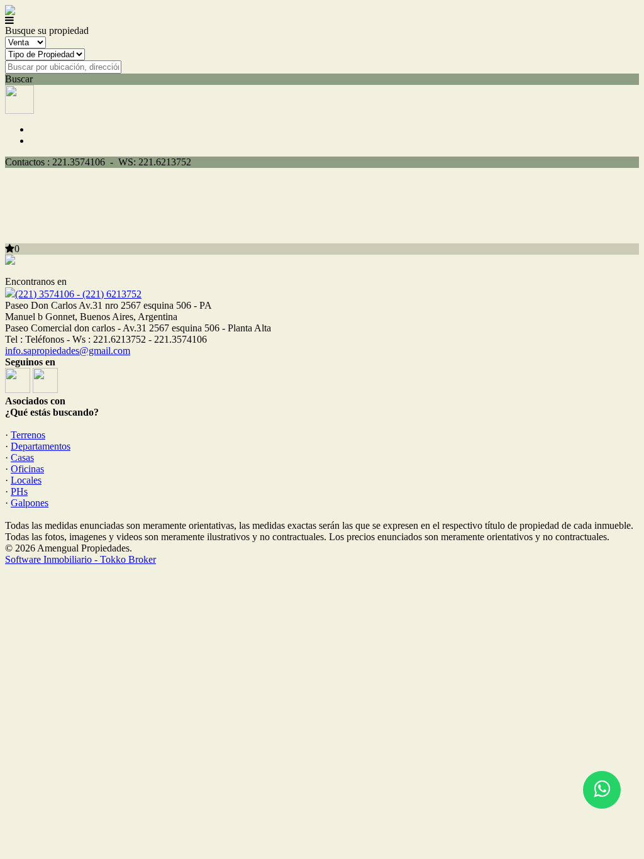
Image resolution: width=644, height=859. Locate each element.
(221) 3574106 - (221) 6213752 (78, 294)
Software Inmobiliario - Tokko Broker (80, 559)
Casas (22, 457)
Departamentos (40, 446)
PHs (19, 491)
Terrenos (28, 435)
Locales (26, 480)
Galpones (29, 502)
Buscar (19, 79)
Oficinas (27, 468)
